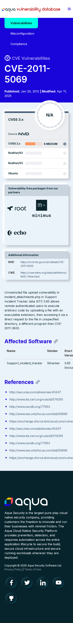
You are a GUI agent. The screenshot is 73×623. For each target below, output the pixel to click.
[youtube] (59, 583)
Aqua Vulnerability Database (31, 10)
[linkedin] (44, 583)
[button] (69, 9)
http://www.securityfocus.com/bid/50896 (38, 414)
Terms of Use (32, 569)
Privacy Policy (13, 569)
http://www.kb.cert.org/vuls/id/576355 (36, 399)
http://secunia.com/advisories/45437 (35, 392)
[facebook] (12, 583)
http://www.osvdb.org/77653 (29, 407)
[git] (12, 599)
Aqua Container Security (26, 504)
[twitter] (28, 583)
